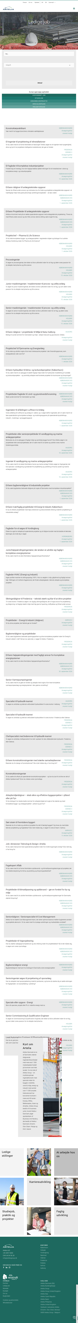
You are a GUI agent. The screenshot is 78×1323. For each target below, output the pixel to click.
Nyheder (5, 1288)
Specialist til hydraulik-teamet (19, 701)
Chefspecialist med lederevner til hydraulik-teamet (29, 736)
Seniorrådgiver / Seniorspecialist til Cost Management (30, 917)
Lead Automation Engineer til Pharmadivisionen (27, 1037)
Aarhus (42, 1265)
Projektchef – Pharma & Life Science (23, 235)
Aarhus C (9, 71)
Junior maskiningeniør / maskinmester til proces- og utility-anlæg (35, 284)
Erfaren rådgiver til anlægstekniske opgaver (25, 187)
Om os (5, 1293)
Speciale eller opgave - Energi (19, 1002)
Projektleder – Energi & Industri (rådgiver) (25, 620)
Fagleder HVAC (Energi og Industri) (22, 574)
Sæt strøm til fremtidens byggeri (20, 822)
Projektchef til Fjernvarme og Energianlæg (25, 348)
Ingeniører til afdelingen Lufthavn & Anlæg (25, 410)
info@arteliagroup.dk (10, 1258)
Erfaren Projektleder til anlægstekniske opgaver (27, 211)
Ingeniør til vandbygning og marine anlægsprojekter (29, 461)
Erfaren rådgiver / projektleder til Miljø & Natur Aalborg (30, 332)
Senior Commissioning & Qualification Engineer (27, 1016)
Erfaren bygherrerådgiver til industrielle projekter (28, 485)
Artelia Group (45, 1288)
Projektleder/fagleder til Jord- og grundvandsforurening (31, 394)
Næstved (9, 85)
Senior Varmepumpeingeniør (19, 680)
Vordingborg (10, 89)
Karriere (5, 1283)
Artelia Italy (44, 1294)
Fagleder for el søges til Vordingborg (22, 528)
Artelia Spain (45, 1299)
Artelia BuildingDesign (48, 1286)
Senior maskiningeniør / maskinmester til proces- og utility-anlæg (35, 308)
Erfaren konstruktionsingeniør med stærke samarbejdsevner (33, 760)
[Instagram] (9, 1267)
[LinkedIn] (6, 1267)
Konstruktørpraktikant (16, 128)
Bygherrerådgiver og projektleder (21, 633)
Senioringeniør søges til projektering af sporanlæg (28, 978)
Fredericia (9, 75)
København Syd (11, 82)
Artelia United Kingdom (48, 1304)
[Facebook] (3, 1267)
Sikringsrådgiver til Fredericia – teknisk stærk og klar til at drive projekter (38, 599)
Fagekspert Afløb (13, 865)
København (44, 1247)
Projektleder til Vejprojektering (19, 941)
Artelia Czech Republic (48, 1296)
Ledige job (6, 1286)
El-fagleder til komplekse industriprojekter (25, 166)
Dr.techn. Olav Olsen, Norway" (50, 1310)
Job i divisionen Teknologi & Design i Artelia (26, 844)
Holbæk (9, 78)
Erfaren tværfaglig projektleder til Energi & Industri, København (34, 507)
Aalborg (9, 68)
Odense (9, 87)
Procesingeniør (13, 259)
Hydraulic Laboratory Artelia (50, 1307)
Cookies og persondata (10, 1300)
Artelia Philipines (46, 1302)
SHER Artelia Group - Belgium (50, 1312)
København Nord (11, 80)
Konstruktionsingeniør (16, 773)
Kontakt (5, 1291)
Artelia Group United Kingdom (50, 1291)
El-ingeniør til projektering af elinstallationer (25, 142)
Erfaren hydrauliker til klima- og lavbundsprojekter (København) (34, 370)
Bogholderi (6, 1296)
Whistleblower (7, 1303)
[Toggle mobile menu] (74, 9)
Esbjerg (9, 73)
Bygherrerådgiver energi (17, 965)
